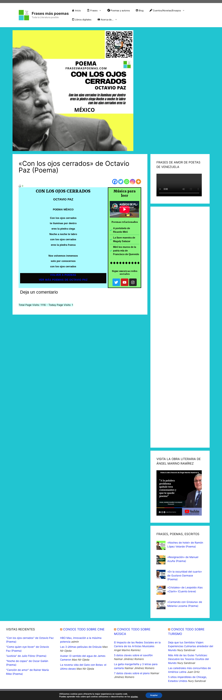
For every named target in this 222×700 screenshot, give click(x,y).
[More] (138, 181)
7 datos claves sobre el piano (132, 673)
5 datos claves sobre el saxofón (133, 655)
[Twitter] (120, 181)
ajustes (134, 696)
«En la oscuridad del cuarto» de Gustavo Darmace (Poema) (184, 575)
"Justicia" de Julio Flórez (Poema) (26, 655)
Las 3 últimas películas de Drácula (81, 646)
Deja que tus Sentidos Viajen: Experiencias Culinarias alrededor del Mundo (190, 646)
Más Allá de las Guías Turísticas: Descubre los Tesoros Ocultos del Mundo (188, 659)
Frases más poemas (50, 13)
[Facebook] (114, 181)
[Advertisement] (180, 327)
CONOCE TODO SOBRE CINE (84, 629)
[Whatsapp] (126, 181)
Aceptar (154, 695)
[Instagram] (132, 181)
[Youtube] (124, 282)
